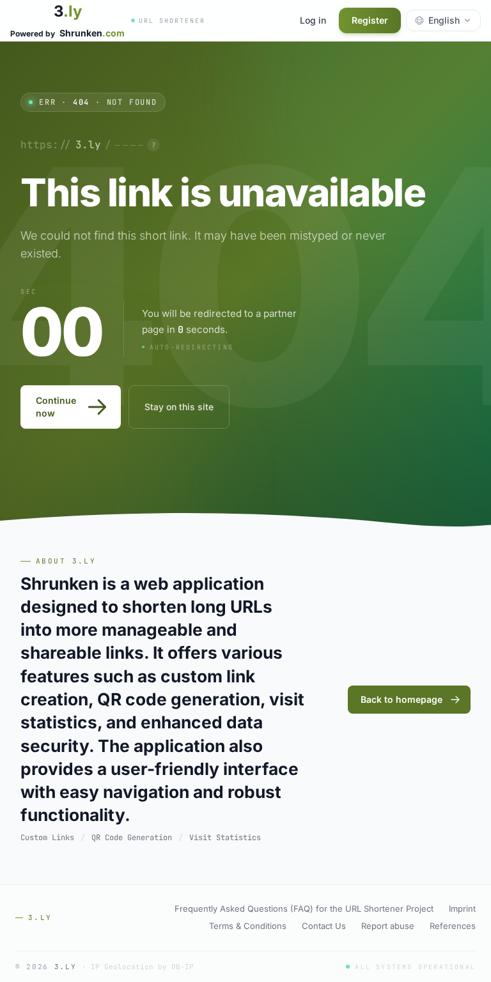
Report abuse (387, 926)
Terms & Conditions (247, 926)
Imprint (462, 908)
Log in (313, 20)
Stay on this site (179, 406)
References (453, 926)
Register (370, 20)
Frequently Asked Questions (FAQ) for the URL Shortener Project (304, 908)
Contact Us (324, 926)
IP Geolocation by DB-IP (142, 966)
